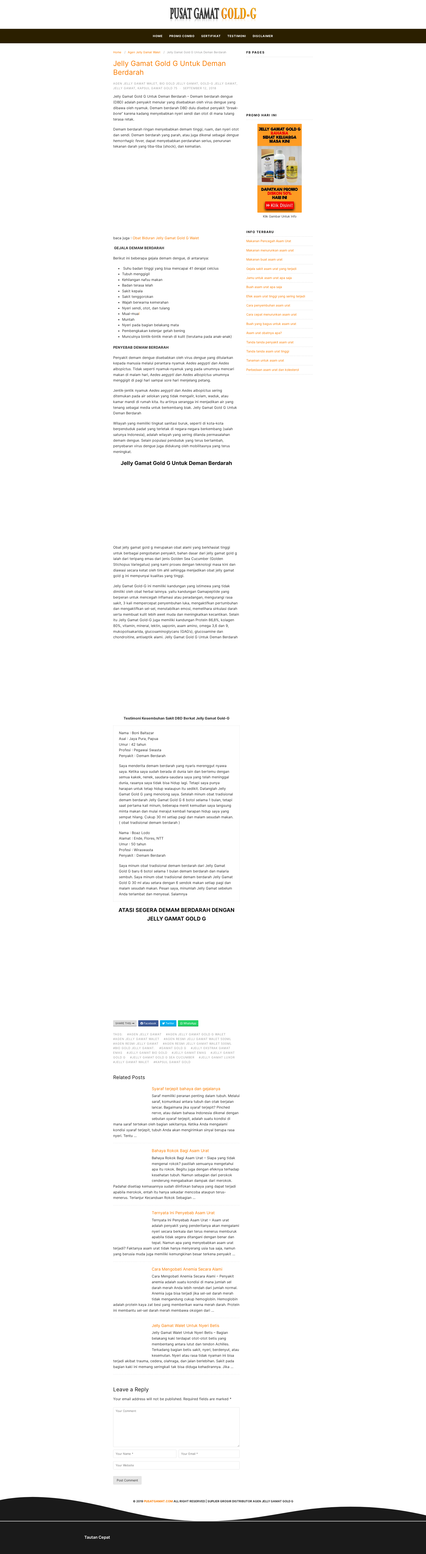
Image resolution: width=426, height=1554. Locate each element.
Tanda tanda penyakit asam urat (270, 342)
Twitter (169, 1023)
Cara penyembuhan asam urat (268, 305)
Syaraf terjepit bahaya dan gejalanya (186, 1088)
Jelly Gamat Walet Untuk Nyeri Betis (185, 1325)
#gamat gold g (172, 1048)
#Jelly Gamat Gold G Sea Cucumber (162, 1057)
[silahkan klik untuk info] (279, 211)
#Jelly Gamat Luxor (217, 1057)
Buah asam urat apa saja (264, 287)
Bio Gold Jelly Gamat (179, 83)
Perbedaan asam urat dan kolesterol (272, 370)
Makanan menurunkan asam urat (270, 250)
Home (158, 36)
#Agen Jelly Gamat (144, 1034)
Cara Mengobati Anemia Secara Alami (187, 1269)
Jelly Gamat (124, 88)
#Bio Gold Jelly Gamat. (134, 1048)
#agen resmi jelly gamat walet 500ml (197, 1043)
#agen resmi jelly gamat (135, 1043)
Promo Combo (182, 36)
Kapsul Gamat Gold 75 (158, 88)
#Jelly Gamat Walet (131, 1062)
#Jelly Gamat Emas (189, 1052)
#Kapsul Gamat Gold (172, 1062)
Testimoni (236, 36)
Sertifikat (211, 36)
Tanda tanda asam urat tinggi (267, 351)
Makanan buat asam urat (264, 259)
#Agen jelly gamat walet (136, 1039)
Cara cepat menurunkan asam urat (271, 314)
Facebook (149, 1023)
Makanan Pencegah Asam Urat (268, 241)
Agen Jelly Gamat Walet (144, 52)
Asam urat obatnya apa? (264, 333)
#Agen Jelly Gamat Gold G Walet (196, 1034)
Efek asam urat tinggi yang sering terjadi (275, 296)
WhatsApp (189, 1023)
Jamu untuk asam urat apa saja (269, 278)
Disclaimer (263, 36)
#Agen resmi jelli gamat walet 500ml (197, 1039)
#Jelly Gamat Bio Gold (147, 1052)
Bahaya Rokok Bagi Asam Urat (180, 1150)
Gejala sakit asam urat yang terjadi (271, 269)
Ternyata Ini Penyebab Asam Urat (183, 1212)
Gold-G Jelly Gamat (218, 83)
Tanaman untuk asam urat (265, 360)
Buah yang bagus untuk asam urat (271, 324)
